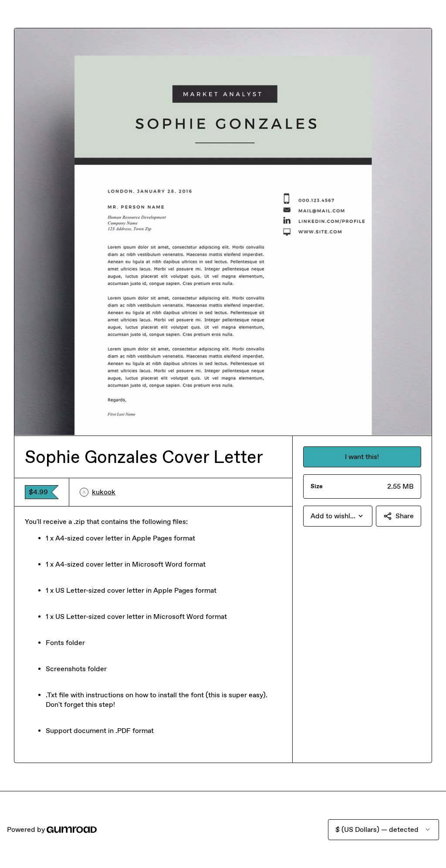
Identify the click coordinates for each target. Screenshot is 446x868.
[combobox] (337, 516)
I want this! (362, 457)
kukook (103, 492)
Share (404, 516)
